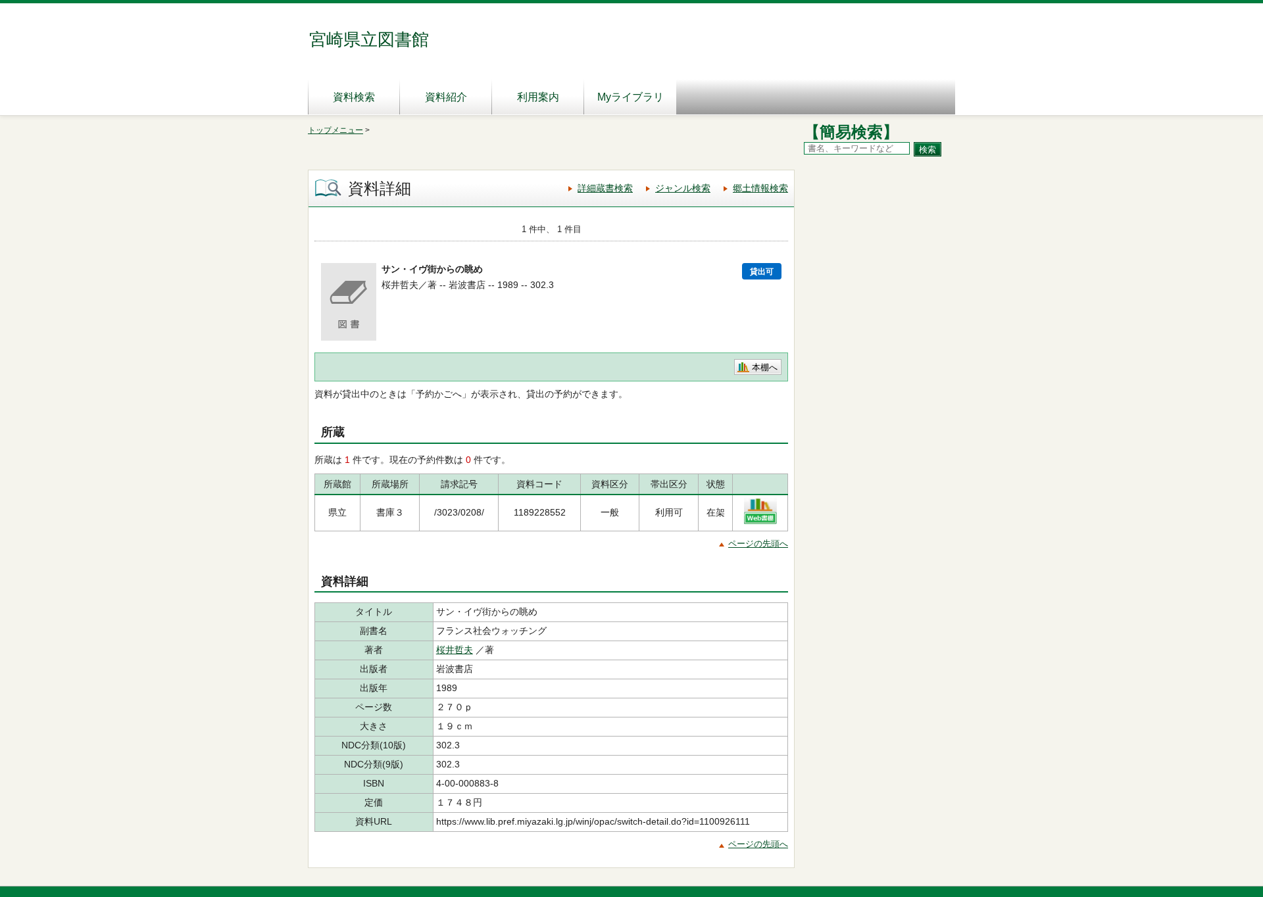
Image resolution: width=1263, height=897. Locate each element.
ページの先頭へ (758, 543)
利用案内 (538, 97)
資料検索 (354, 97)
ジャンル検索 (682, 188)
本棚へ (765, 367)
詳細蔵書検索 (605, 188)
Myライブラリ (630, 97)
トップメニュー (335, 130)
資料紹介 (446, 97)
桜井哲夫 (454, 649)
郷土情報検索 (760, 188)
